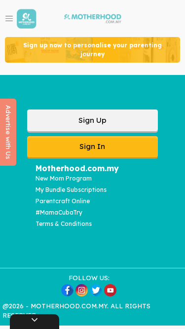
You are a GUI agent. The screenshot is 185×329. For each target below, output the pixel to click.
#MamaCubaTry (59, 212)
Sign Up (92, 120)
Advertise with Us (8, 132)
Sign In (92, 146)
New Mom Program (64, 178)
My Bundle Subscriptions (71, 189)
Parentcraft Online (63, 201)
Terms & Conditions (64, 223)
